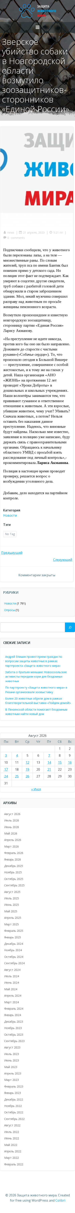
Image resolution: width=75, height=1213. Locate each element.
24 (6, 776)
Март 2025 (11, 924)
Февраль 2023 (13, 1086)
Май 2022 (10, 1145)
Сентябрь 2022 (14, 1119)
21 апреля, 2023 (34, 232)
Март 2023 (11, 1080)
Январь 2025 (12, 937)
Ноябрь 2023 (13, 1028)
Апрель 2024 (12, 995)
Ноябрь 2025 (13, 872)
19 (27, 769)
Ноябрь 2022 (13, 1106)
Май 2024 (10, 989)
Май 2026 (10, 833)
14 (49, 762)
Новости (10, 515)
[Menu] (37, 27)
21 (49, 769)
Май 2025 (10, 911)
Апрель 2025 (12, 918)
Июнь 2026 (11, 827)
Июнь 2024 (11, 982)
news (10, 232)
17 (6, 769)
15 (60, 762)
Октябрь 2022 (13, 1112)
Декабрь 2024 (13, 944)
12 (27, 762)
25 (17, 776)
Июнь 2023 (11, 1060)
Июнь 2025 (11, 905)
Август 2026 (12, 814)
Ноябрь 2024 (13, 950)
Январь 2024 (12, 1015)
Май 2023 (10, 1067)
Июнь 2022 (11, 1138)
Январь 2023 (12, 1093)
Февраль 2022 (13, 1164)
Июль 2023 (11, 1054)
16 (70, 762)
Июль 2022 (11, 1132)
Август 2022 (12, 1125)
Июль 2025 (11, 898)
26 (27, 776)
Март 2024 (11, 1002)
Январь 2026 (12, 859)
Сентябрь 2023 (14, 1041)
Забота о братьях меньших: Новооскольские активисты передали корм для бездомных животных (36, 676)
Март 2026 (11, 846)
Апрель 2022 (12, 1151)
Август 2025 (12, 892)
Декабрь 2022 (13, 1099)
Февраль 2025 (13, 931)
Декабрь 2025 (13, 866)
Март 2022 (11, 1158)
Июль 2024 (11, 976)
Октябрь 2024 (13, 957)
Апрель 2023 (12, 1073)
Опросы (9, 610)
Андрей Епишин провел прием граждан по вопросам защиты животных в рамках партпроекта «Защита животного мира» (33, 661)
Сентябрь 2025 (14, 885)
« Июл (36, 789)
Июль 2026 (11, 820)
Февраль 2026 (13, 853)
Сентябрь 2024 (14, 963)
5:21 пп (58, 232)
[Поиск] (70, 627)
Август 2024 (12, 970)
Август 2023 (12, 1047)
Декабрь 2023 (13, 1021)
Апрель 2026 (12, 840)
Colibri (60, 1200)
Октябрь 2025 (13, 879)
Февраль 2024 (13, 1008)
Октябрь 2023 (13, 1034)
